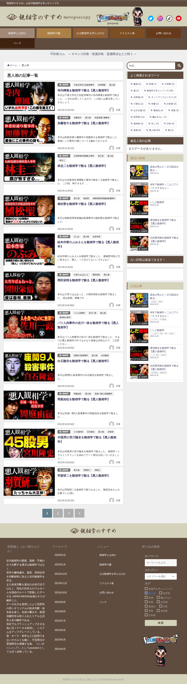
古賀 (118, 110)
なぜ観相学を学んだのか (91, 33)
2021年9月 (60, 602)
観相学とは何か (17, 33)
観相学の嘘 (53, 33)
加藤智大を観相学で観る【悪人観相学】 (84, 123)
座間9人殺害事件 (81, 355)
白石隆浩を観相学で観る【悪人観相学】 (84, 360)
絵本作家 (96, 236)
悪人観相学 (63, 85)
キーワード (152, 556)
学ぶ (155, 123)
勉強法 (158, 110)
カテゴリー (152, 570)
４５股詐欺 (78, 432)
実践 (175, 110)
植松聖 (86, 198)
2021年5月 (60, 639)
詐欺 (170, 123)
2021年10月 (61, 592)
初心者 (101, 156)
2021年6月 (60, 630)
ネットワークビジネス (163, 97)
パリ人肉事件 (79, 313)
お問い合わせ (163, 33)
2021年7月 (60, 621)
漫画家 (138, 123)
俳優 (155, 104)
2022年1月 (60, 564)
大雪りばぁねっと (81, 275)
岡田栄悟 (96, 275)
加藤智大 (77, 117)
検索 (161, 622)
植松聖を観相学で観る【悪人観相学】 (82, 203)
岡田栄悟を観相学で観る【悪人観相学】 (84, 280)
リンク (17, 43)
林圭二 (62, 160)
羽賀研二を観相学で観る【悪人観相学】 (84, 475)
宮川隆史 (90, 432)
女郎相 (138, 97)
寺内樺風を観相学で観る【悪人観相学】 (84, 90)
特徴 (153, 84)
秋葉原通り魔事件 (102, 117)
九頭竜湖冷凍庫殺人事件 (84, 156)
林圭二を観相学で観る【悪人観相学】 (82, 165)
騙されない (159, 117)
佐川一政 (92, 313)
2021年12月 (61, 574)
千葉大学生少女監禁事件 (84, 85)
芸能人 (97, 470)
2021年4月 (60, 649)
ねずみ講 (139, 110)
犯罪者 (139, 117)
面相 (137, 130)
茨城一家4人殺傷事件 (103, 394)
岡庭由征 (77, 394)
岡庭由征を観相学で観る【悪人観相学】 (84, 399)
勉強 (137, 84)
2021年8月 (60, 611)
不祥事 (169, 84)
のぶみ (76, 236)
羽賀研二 (87, 470)
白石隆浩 (105, 355)
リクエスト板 (127, 33)
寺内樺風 (101, 85)
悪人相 (112, 85)
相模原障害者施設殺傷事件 (104, 198)
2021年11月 (61, 583)
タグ (147, 583)
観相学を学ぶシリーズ (160, 91)
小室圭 (138, 104)
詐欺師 (110, 432)
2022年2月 (60, 555)
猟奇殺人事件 (65, 317)
